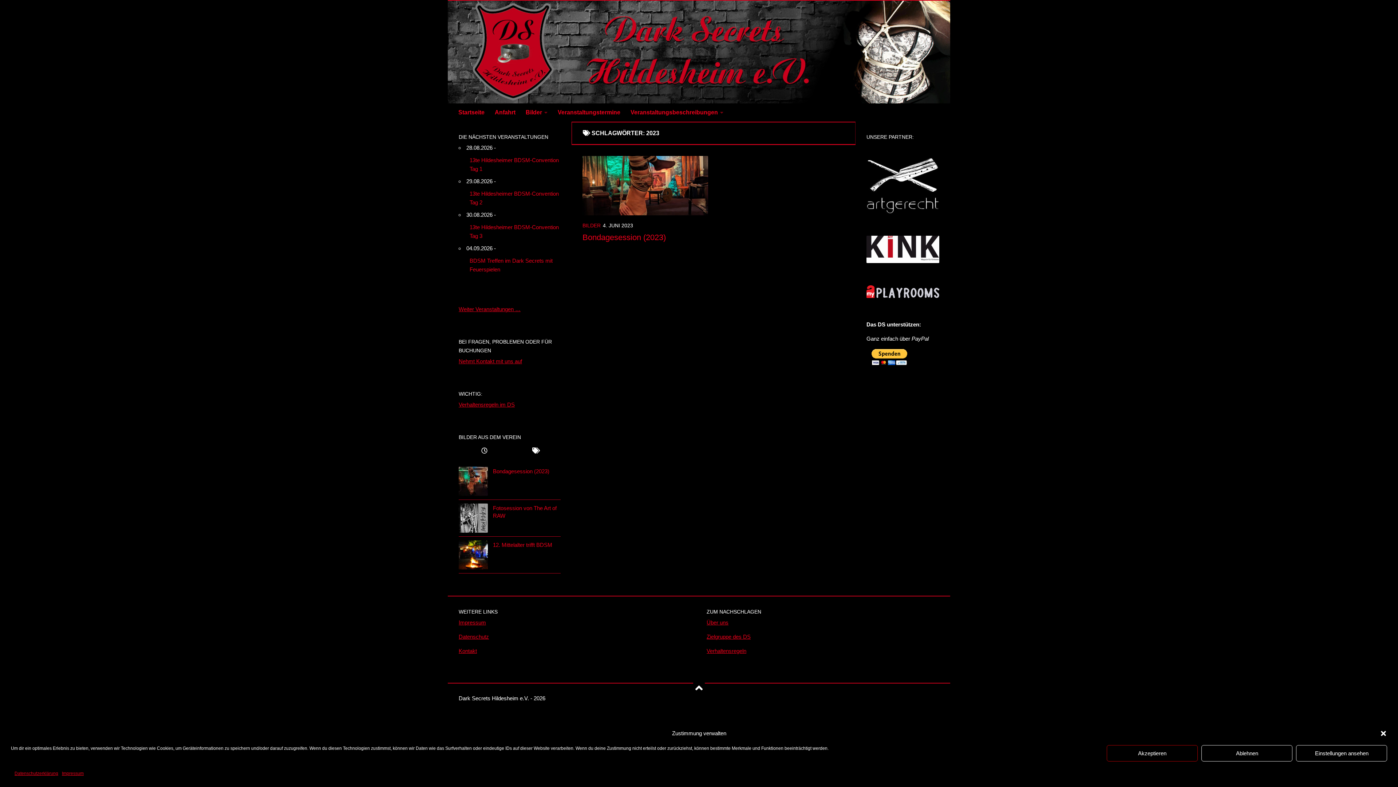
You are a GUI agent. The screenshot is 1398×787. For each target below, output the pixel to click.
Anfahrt (505, 112)
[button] (1383, 733)
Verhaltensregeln (726, 651)
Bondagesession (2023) (624, 237)
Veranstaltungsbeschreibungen (674, 112)
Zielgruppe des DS (729, 637)
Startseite (471, 112)
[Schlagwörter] (535, 451)
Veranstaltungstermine (589, 112)
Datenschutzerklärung (36, 773)
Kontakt (468, 651)
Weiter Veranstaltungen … (490, 309)
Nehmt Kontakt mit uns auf (490, 361)
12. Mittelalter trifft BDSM (522, 545)
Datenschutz (474, 637)
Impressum (73, 773)
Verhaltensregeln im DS (487, 405)
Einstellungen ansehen (1342, 753)
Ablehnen (1247, 753)
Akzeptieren (1152, 753)
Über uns (717, 622)
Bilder (534, 112)
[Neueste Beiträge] (484, 451)
